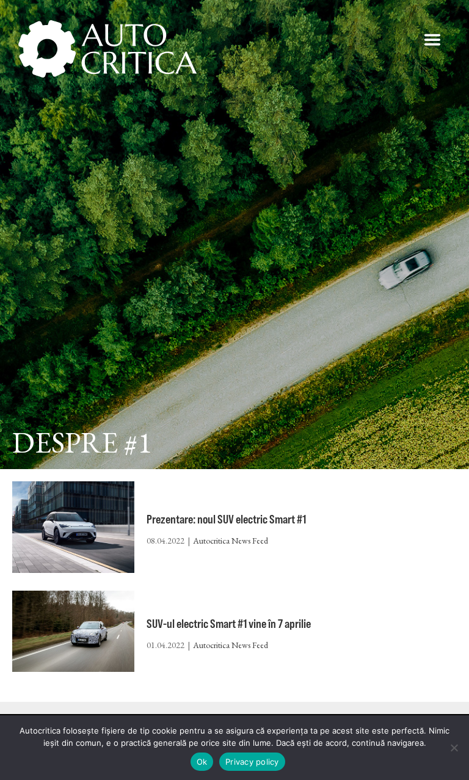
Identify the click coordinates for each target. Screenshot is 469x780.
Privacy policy (252, 762)
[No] (454, 748)
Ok (202, 762)
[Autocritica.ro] (108, 48)
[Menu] (432, 39)
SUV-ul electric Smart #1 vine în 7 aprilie (229, 623)
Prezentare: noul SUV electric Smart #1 (226, 519)
